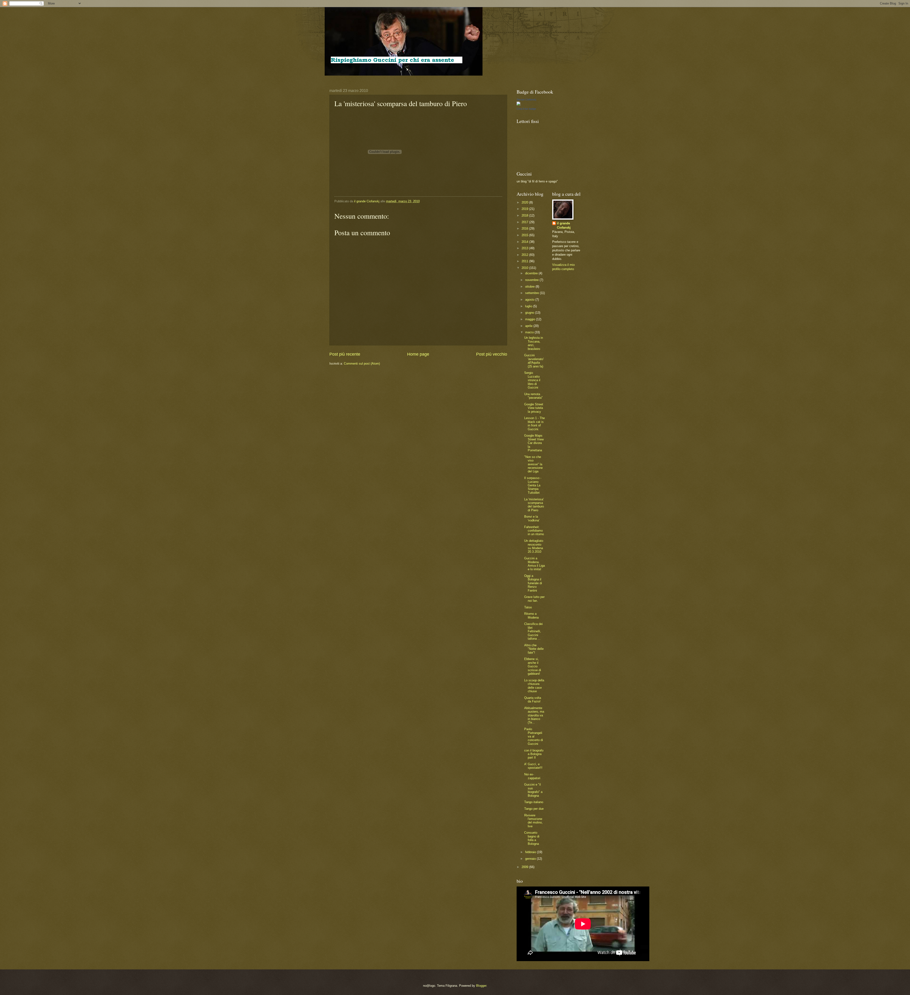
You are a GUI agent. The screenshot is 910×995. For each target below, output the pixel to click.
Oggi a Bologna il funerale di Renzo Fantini (533, 583)
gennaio (531, 858)
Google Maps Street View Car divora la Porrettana (534, 443)
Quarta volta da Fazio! (532, 699)
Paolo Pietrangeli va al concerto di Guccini (533, 736)
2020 (525, 202)
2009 (525, 867)
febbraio (531, 852)
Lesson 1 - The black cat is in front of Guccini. (534, 423)
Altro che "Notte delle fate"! (534, 648)
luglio (529, 306)
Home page (418, 354)
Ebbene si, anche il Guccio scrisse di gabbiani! (532, 666)
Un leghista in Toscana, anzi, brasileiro (533, 343)
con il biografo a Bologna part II (533, 754)
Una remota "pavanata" (533, 395)
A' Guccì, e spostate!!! (533, 765)
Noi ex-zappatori (532, 776)
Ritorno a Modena (531, 615)
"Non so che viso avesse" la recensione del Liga (533, 464)
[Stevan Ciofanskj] (518, 104)
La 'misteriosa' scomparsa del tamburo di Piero (534, 505)
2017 (525, 222)
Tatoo (528, 607)
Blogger (481, 985)
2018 (525, 215)
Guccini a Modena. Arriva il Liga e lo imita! (534, 563)
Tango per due (534, 808)
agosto (530, 299)
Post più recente (344, 354)
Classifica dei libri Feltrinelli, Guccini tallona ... (533, 631)
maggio (530, 319)
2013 (525, 248)
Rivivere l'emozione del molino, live (533, 821)
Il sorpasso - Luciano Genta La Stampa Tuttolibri (532, 485)
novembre (532, 280)
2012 (525, 255)
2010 (525, 268)
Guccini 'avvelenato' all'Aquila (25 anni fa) (534, 360)
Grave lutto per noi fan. (534, 598)
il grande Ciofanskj (564, 225)
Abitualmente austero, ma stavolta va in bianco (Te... (534, 715)
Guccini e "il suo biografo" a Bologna (533, 790)
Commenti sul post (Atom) (362, 363)
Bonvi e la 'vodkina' (531, 518)
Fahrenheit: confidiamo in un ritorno (534, 530)
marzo (530, 332)
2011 (525, 261)
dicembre (532, 273)
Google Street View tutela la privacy (533, 408)
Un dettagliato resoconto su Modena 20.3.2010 (533, 546)
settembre (532, 293)
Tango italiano (533, 802)
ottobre (530, 286)
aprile (529, 326)
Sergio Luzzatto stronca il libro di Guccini (532, 380)
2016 (525, 228)
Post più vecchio (491, 354)
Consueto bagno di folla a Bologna (531, 838)
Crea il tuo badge (526, 108)
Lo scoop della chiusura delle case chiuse (534, 685)
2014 (525, 242)
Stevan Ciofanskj (526, 99)
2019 (525, 209)
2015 (525, 235)
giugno (530, 312)
